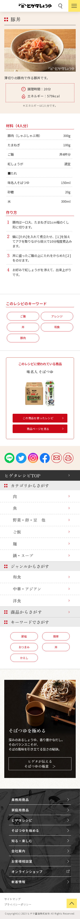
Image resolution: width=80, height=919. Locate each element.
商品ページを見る (38, 429)
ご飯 (17, 532)
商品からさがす (26, 612)
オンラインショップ (27, 871)
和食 (17, 577)
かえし (24, 658)
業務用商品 (20, 799)
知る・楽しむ (21, 840)
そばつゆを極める (25, 830)
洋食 (17, 601)
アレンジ (57, 316)
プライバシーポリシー (17, 904)
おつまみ (24, 647)
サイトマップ (12, 899)
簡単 (56, 636)
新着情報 (18, 881)
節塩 (24, 636)
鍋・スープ (23, 555)
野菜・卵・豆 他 (29, 520)
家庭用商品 (20, 810)
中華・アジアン (27, 589)
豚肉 (23, 338)
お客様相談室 (21, 861)
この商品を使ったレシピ (38, 418)
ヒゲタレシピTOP (22, 475)
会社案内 (18, 851)
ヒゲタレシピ (21, 820)
